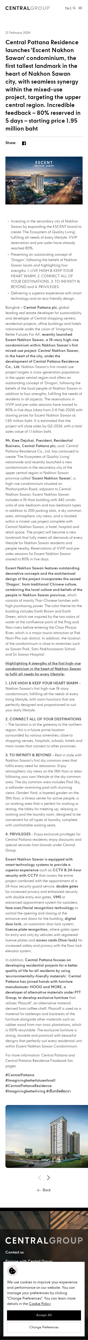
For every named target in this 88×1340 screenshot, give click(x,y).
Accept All (44, 1315)
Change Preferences (44, 1327)
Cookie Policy (40, 1304)
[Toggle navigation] (80, 8)
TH (67, 9)
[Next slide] (48, 1177)
